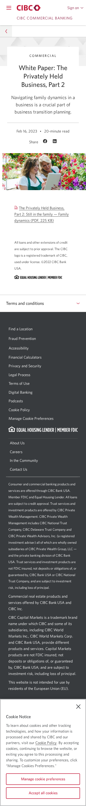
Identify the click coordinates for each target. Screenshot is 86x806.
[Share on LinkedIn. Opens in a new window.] (54, 141)
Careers (16, 452)
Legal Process (19, 375)
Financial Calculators (25, 357)
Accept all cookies (43, 793)
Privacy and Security (25, 366)
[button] (75, 8)
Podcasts (16, 401)
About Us (17, 443)
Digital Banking (20, 392)
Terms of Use (19, 383)
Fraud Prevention (22, 338)
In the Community (24, 460)
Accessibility (19, 348)
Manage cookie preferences (43, 779)
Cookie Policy (19, 410)
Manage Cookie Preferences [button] (31, 418)
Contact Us (18, 469)
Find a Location (20, 329)
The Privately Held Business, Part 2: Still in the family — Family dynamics (41, 214)
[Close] (78, 707)
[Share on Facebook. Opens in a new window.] (46, 141)
